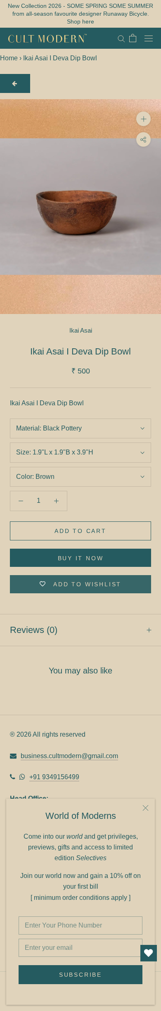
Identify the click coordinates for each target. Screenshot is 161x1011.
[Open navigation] (148, 38)
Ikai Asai (80, 330)
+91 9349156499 (54, 776)
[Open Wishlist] (148, 953)
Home (9, 58)
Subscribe (80, 974)
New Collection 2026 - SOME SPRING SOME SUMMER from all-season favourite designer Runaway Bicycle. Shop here (80, 13)
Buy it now (81, 558)
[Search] (121, 38)
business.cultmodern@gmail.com (69, 755)
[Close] (145, 808)
